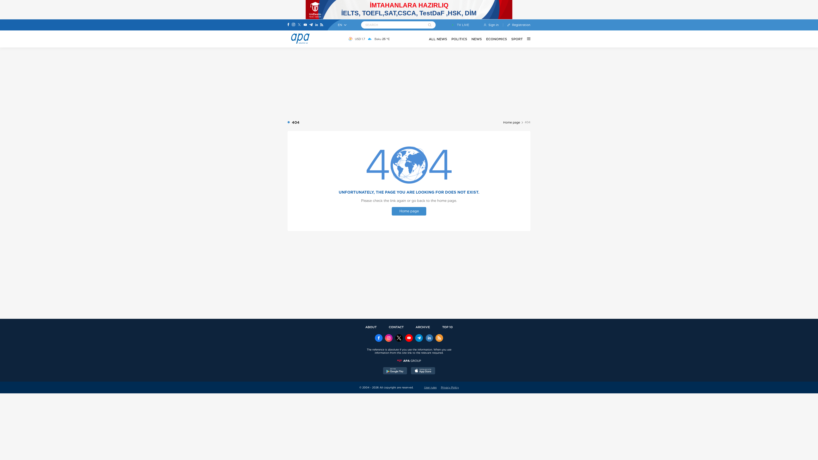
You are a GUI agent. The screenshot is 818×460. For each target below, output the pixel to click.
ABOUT (371, 327)
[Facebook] (288, 25)
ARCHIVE (423, 327)
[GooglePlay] (395, 371)
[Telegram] (311, 25)
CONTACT (396, 327)
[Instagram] (293, 25)
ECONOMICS (496, 39)
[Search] (429, 25)
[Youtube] (305, 25)
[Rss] (321, 25)
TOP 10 (447, 327)
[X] (299, 25)
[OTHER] (526, 38)
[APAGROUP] (409, 361)
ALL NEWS (438, 39)
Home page (511, 122)
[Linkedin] (316, 25)
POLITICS (459, 39)
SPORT (517, 39)
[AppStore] (423, 371)
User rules (430, 387)
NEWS (476, 39)
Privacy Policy (450, 387)
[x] (399, 338)
